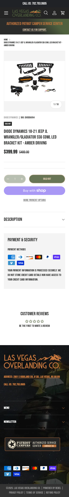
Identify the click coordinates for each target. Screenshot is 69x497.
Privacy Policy (16, 493)
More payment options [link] (34, 200)
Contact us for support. (35, 30)
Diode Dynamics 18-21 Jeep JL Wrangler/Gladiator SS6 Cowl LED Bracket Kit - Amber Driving (33, 44)
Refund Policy (53, 493)
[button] (63, 13)
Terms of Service (34, 493)
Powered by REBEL (52, 488)
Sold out (47, 178)
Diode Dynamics (11, 117)
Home (6, 39)
